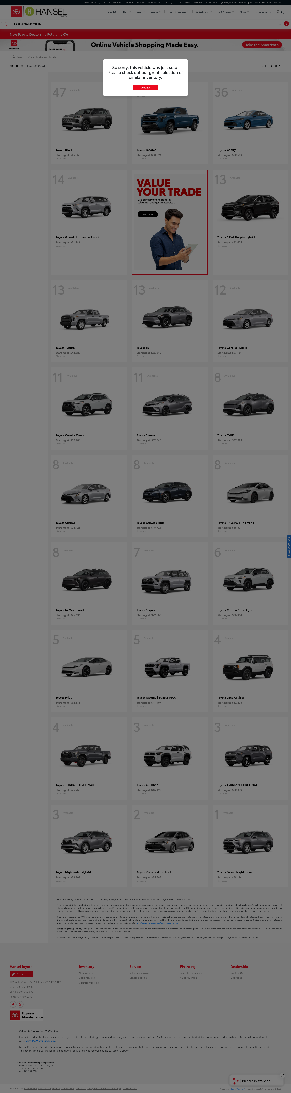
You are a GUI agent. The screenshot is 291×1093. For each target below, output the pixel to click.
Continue (145, 87)
